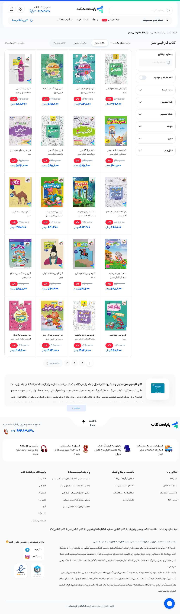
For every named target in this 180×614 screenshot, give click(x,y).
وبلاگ (95, 20)
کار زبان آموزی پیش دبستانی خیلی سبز (54, 214)
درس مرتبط (167, 90)
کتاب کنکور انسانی (116, 529)
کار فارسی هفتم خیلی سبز (85, 275)
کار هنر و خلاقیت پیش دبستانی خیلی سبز (116, 152)
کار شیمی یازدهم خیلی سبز (116, 91)
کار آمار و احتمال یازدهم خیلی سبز (116, 214)
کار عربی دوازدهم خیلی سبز (20, 152)
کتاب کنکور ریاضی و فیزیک (142, 529)
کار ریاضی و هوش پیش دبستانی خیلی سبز (52, 337)
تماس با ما (172, 500)
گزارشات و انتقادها (168, 493)
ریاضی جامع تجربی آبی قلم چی (76, 493)
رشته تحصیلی (166, 114)
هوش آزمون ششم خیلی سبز (76, 507)
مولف (170, 126)
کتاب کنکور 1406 (58, 529)
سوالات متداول (170, 486)
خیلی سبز (151, 33)
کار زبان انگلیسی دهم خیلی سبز (53, 91)
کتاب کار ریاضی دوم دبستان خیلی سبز (117, 275)
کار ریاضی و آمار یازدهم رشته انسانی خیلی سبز (85, 337)
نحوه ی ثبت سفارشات (124, 486)
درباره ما (174, 479)
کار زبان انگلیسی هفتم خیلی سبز (20, 275)
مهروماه (42, 500)
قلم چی (42, 486)
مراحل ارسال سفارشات (123, 493)
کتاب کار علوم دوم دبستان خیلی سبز (86, 214)
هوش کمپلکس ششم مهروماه (75, 486)
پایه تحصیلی (167, 102)
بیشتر (77, 408)
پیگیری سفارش (65, 20)
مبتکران (42, 493)
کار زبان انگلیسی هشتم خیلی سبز (23, 91)
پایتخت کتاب (172, 33)
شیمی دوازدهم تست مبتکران (76, 500)
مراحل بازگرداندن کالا (124, 479)
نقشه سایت (128, 500)
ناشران (161, 33)
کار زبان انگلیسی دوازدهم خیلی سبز (86, 152)
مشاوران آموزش (39, 521)
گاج (44, 507)
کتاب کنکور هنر (76, 529)
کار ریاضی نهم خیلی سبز (117, 337)
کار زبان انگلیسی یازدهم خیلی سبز (55, 152)
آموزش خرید (82, 20)
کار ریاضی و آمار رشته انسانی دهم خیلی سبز (21, 337)
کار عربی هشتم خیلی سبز (21, 214)
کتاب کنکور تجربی (95, 529)
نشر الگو (42, 514)
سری (170, 139)
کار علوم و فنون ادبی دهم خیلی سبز (85, 91)
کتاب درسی (113, 20)
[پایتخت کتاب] (90, 9)
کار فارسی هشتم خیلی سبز (53, 275)
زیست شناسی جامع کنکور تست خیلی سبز (71, 479)
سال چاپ (168, 151)
